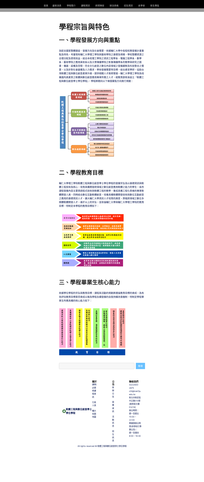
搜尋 (140, 366)
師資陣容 (99, 5)
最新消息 (56, 5)
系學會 (141, 5)
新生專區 (154, 5)
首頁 (46, 5)
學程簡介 (71, 5)
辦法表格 (114, 5)
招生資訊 (128, 5)
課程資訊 (85, 5)
